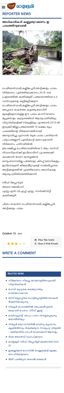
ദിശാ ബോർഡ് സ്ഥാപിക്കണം (25, 337)
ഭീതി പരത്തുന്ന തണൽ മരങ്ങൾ (27, 359)
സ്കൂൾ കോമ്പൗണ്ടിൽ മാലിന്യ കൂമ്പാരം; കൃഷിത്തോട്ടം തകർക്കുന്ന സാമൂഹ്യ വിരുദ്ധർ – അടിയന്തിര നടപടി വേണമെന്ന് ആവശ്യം (34, 328)
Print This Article (44, 240)
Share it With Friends (46, 243)
